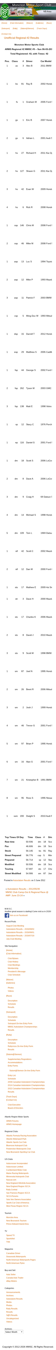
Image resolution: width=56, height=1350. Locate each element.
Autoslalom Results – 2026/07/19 (20, 936)
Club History (13, 962)
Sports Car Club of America (17, 1203)
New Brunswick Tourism (16, 1221)
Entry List (12, 1075)
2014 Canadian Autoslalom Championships (26, 1085)
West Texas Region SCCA (17, 1206)
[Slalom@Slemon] (27, 28)
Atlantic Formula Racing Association (21, 1136)
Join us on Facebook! (18, 915)
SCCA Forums (12, 1196)
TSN (8, 1242)
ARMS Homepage (14, 1124)
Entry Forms (13, 1066)
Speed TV (10, 1235)
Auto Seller (11, 1274)
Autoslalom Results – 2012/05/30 (23, 889)
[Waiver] (29, 23)
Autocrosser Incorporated (17, 1163)
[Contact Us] (6, 34)
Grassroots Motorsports (16, 1256)
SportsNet (10, 1239)
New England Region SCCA (18, 1186)
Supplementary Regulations (19, 1059)
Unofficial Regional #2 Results (21, 37)
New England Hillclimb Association (21, 1183)
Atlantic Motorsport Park (16, 1139)
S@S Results (11, 1315)
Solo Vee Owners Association (18, 1199)
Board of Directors (15, 1108)
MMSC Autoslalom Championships (22, 1027)
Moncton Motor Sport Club (31, 5)
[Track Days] (42, 28)
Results (11, 1007)
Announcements (13, 1292)
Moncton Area (12, 1217)
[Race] (49, 23)
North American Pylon (15, 1263)
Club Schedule (14, 975)
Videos (11, 991)
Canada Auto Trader (14, 1278)
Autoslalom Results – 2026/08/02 (20, 929)
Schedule (12, 1004)
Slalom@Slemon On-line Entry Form (24, 1070)
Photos (11, 988)
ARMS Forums (12, 1121)
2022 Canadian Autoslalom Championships (26, 1088)
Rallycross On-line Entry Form (20, 1046)
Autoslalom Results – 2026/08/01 (20, 932)
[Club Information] (16, 23)
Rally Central (11, 1190)
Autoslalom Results (22, 880)
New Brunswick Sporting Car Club (20, 1152)
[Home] (4, 23)
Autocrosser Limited (14, 1167)
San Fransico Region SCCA (18, 1193)
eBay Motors (11, 1281)
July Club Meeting (13, 939)
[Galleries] (39, 23)
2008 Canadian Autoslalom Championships (26, 1082)
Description (12, 1001)
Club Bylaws (13, 958)
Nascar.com (11, 1180)
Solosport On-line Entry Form (20, 1023)
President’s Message (17, 971)
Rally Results (11, 1309)
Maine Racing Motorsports (17, 1173)
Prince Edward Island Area (17, 1224)
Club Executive (14, 1105)
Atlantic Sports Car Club (16, 1142)
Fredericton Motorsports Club (18, 1149)
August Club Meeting (15, 926)
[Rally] (15, 28)
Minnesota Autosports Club (17, 1176)
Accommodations (15, 1062)
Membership (13, 968)
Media (9, 1302)
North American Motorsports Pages (21, 1260)
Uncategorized (12, 1318)
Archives (10, 1295)
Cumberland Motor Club (16, 1170)
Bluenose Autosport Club (16, 1145)
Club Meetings (14, 965)
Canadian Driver (13, 1253)
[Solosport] (6, 28)
